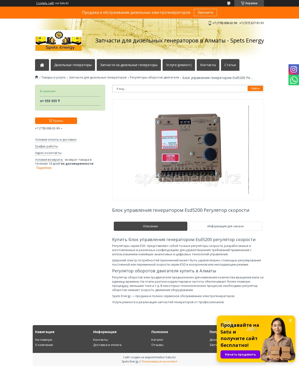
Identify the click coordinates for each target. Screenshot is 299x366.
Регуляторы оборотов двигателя (154, 77)
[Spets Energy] (58, 40)
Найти (255, 88)
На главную (43, 340)
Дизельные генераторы (73, 65)
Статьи (230, 65)
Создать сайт (45, 3)
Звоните (205, 12)
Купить (58, 121)
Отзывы (157, 345)
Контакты (208, 65)
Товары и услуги (53, 77)
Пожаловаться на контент (159, 361)
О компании (44, 345)
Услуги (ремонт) (179, 65)
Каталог (157, 340)
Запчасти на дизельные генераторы (128, 65)
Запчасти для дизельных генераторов (98, 77)
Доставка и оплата (107, 345)
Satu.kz (170, 357)
